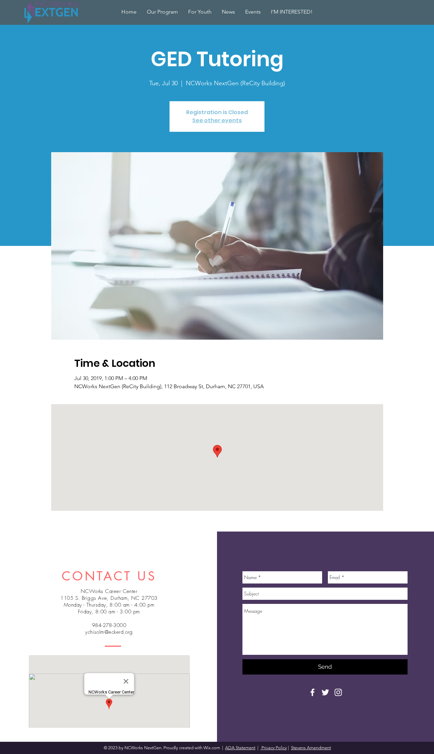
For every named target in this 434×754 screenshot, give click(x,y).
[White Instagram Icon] (338, 692)
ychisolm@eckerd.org (109, 632)
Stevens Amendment (311, 747)
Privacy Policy (273, 747)
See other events (217, 120)
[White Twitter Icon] (325, 692)
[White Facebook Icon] (312, 692)
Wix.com (212, 747)
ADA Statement (240, 747)
